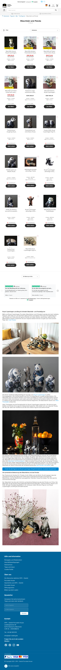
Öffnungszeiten (9, 587)
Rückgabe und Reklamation (13, 560)
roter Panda (12, 320)
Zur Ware (11, 67)
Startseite (6, 16)
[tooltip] (10, 52)
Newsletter (8, 595)
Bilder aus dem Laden (11, 590)
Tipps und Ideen (9, 567)
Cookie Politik (8, 569)
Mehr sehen (11, 146)
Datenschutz (8, 564)
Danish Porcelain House (9, 5)
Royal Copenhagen (39, 394)
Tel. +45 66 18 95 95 (10, 632)
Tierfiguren (22, 16)
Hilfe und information (12, 556)
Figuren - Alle (14, 16)
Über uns (7, 574)
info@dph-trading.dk (11, 635)
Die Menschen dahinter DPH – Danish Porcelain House (16, 579)
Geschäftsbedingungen (11, 562)
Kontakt (7, 619)
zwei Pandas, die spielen (43, 465)
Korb (57, 6)
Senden (24, 613)
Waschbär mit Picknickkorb (16, 461)
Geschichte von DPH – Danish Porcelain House (13, 584)
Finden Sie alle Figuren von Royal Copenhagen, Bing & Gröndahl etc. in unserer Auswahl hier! (30, 469)
